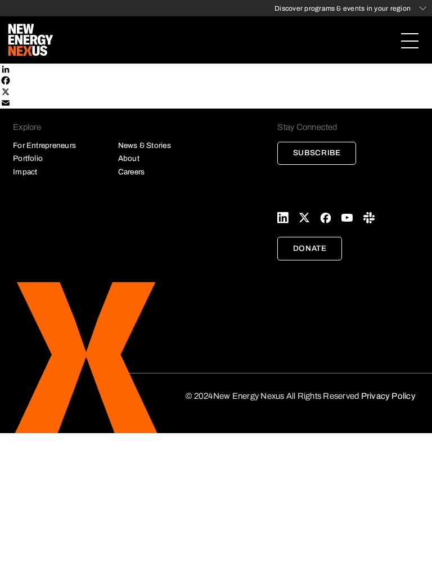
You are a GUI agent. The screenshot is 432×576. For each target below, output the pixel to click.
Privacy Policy (388, 396)
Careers (131, 172)
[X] (216, 91)
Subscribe (317, 152)
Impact (25, 172)
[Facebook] (216, 80)
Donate (310, 248)
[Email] (216, 103)
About (129, 158)
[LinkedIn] (216, 69)
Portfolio (28, 158)
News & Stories (144, 145)
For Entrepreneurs (44, 145)
